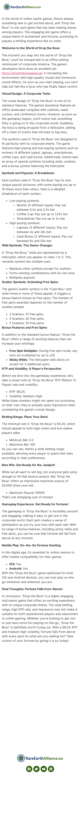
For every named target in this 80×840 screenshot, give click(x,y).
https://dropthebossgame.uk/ (22, 73)
